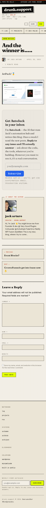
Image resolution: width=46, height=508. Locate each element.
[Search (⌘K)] (26, 24)
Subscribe (14, 173)
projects (5, 415)
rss (3, 420)
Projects (16, 31)
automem (5, 431)
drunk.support (17, 9)
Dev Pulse (32, 31)
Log (5, 31)
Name (4, 332)
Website (5, 354)
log (3, 411)
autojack (5, 440)
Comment (6, 301)
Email (5, 343)
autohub (5, 436)
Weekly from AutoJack (12, 478)
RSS (40, 24)
